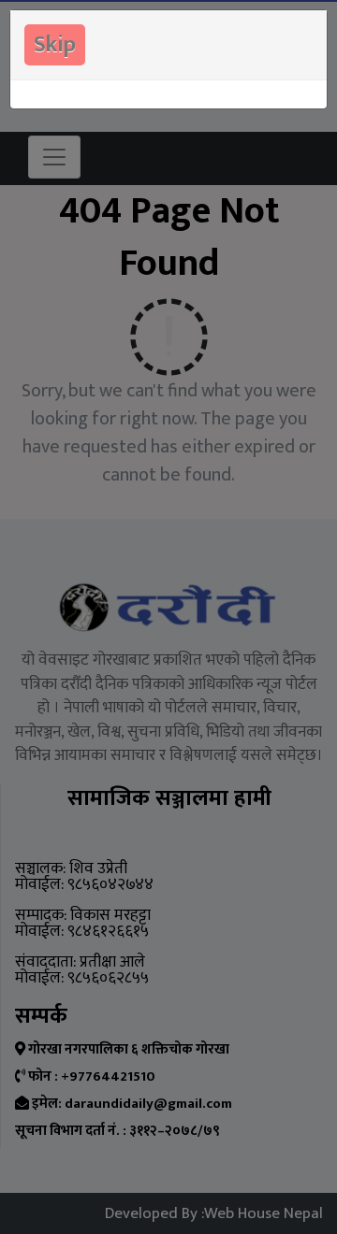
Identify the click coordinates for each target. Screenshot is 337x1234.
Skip (55, 45)
